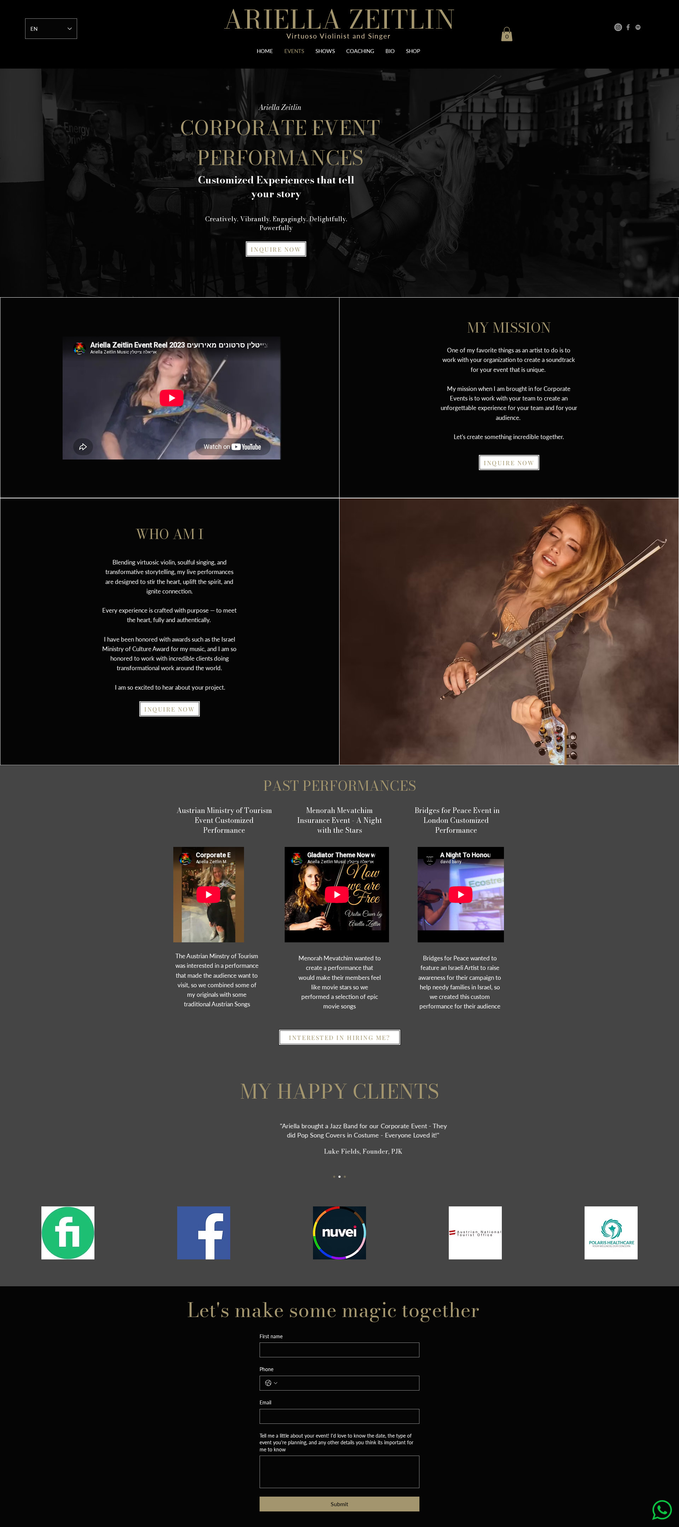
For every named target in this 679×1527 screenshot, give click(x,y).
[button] (507, 34)
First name (271, 1336)
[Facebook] (628, 27)
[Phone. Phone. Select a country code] (271, 1383)
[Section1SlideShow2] (339, 1177)
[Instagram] (618, 27)
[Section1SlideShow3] (345, 1177)
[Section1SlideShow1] (334, 1177)
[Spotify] (638, 27)
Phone (266, 1369)
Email (265, 1402)
